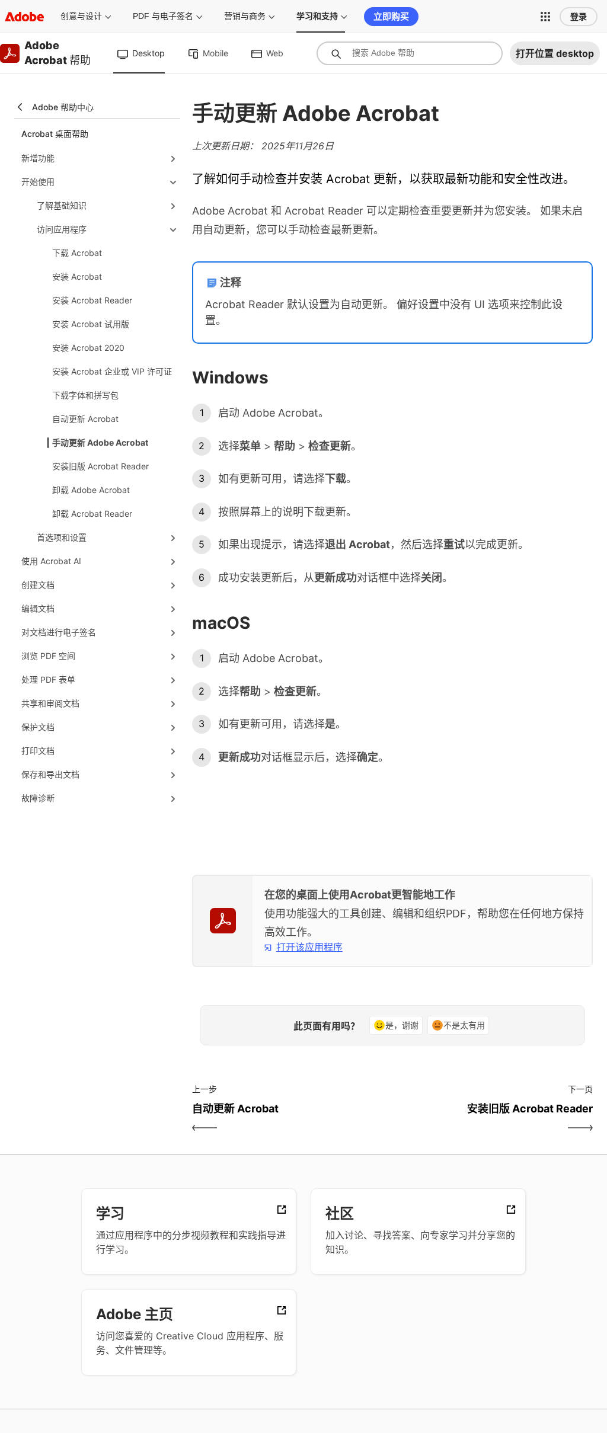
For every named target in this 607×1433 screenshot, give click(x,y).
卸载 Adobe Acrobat (91, 490)
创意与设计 (81, 16)
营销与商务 (245, 16)
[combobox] (410, 53)
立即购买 (391, 16)
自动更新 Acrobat (85, 419)
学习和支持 (317, 16)
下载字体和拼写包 (85, 395)
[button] (545, 16)
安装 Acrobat (77, 276)
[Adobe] (24, 16)
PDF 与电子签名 (163, 16)
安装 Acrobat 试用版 (90, 324)
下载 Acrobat (77, 253)
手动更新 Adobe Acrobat (100, 442)
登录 (578, 16)
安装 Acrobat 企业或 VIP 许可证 (112, 371)
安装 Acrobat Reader (92, 300)
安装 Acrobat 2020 (88, 348)
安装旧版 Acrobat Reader (100, 466)
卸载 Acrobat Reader (92, 513)
